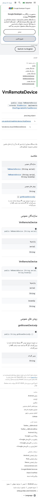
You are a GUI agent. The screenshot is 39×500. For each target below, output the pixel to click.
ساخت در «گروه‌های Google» (28, 443)
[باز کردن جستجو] (19, 2)
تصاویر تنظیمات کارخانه (30, 410)
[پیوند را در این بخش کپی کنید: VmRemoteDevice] (16, 222)
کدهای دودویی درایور (31, 413)
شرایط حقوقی (16, 484)
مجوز (8, 484)
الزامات (35, 399)
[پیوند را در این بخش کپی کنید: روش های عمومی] (17, 319)
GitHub (34, 416)
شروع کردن (19, 39)
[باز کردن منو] (34, 2)
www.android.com (30, 466)
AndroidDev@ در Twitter (29, 429)
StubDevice (21, 105)
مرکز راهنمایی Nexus (31, 462)
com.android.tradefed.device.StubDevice (16, 121)
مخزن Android (32, 396)
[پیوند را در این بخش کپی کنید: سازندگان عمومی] (18, 216)
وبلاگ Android (32, 432)
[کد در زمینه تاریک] (36, 229)
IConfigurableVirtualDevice (24, 108)
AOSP (35, 58)
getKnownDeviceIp (27, 197)
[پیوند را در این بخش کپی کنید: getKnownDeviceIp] (15, 325)
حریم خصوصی (31, 487)
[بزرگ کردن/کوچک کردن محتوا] (27, 63)
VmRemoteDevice (14, 169)
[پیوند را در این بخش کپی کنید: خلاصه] (28, 156)
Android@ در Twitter (30, 426)
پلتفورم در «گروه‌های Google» (28, 439)
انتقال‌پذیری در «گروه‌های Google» (27, 446)
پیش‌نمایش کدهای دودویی (30, 406)
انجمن (24, 484)
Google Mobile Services (29, 469)
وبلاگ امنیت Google (31, 436)
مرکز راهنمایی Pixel (31, 459)
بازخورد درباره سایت (19, 487)
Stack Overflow (32, 473)
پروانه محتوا (34, 377)
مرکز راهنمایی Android (30, 455)
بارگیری (35, 403)
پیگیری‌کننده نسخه (32, 476)
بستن (19, 32)
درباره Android (32, 484)
